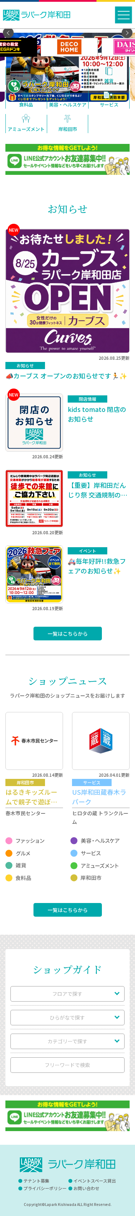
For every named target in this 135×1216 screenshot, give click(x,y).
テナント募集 (36, 1181)
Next (127, 32)
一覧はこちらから (68, 633)
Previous (8, 32)
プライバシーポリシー (45, 1188)
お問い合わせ (86, 1188)
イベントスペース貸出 (94, 1181)
